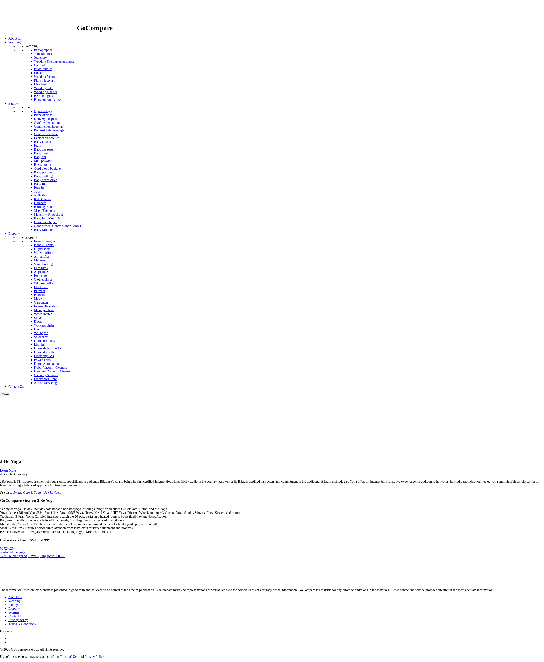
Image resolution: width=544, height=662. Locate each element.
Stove (38, 318)
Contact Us (16, 616)
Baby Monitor (43, 230)
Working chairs (44, 325)
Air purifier (41, 256)
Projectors (40, 275)
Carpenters (41, 302)
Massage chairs (44, 310)
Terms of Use (69, 656)
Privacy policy (18, 620)
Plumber (39, 291)
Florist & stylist (44, 80)
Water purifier (43, 252)
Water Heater (43, 314)
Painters (39, 295)
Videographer (43, 53)
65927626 (7, 548)
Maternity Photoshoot (48, 214)
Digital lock (42, 249)
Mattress (39, 260)
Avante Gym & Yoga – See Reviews (37, 492)
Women (13, 612)
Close (5, 394)
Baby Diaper (42, 141)
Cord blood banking (47, 168)
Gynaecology (43, 111)
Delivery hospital (45, 119)
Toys (37, 191)
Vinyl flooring (43, 264)
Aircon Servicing (45, 383)
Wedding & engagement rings (54, 61)
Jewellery (40, 57)
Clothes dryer (43, 279)
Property (14, 608)
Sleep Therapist (44, 210)
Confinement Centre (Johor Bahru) (57, 226)
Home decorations (46, 352)
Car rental (40, 65)
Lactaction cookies (46, 138)
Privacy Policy (94, 656)
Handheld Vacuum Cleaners (53, 371)
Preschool (40, 187)
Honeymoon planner (48, 99)
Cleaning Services (46, 375)
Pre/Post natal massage (49, 130)
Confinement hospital (48, 126)
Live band (41, 84)
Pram (37, 145)
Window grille (43, 283)
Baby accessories (45, 180)
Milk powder (42, 161)
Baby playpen (43, 172)
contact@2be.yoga (12, 552)
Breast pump (42, 164)
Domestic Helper (45, 222)
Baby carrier (42, 153)
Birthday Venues (45, 207)
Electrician (41, 287)
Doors (38, 321)
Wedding (14, 601)
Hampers (40, 203)
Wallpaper (41, 333)
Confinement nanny (47, 122)
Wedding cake (43, 88)
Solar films (41, 337)
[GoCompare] (38, 28)
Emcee (38, 73)
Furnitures (41, 268)
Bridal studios (43, 69)
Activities (40, 195)
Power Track (42, 360)
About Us (15, 597)
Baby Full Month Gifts (49, 218)
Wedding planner (45, 92)
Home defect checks (47, 348)
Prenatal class (43, 115)
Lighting (39, 344)
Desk (37, 329)
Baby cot (40, 157)
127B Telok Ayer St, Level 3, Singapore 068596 (32, 556)
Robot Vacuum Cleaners (50, 367)
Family (13, 605)
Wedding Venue (44, 76)
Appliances (41, 272)
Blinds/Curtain (44, 245)
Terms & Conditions (22, 624)
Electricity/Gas (44, 356)
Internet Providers (46, 306)
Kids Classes (42, 199)
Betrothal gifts (43, 96)
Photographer (43, 50)
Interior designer (45, 241)
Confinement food (46, 134)
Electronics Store (45, 379)
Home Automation (46, 363)
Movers (39, 298)
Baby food (41, 184)
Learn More (8, 470)
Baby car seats (43, 149)
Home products (44, 340)
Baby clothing (43, 176)
